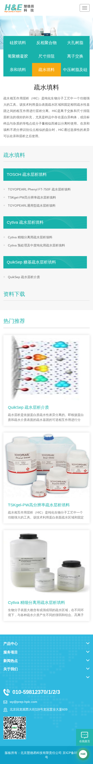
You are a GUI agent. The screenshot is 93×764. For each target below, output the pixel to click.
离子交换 (75, 56)
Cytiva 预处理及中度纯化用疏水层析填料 (36, 245)
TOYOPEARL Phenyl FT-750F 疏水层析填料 (39, 189)
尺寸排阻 (46, 56)
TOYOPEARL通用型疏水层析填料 (32, 205)
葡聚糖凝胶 (18, 56)
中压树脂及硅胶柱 (75, 71)
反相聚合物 (46, 42)
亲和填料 (18, 69)
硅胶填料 (18, 42)
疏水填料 (46, 69)
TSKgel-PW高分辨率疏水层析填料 (32, 197)
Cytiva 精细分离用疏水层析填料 (30, 237)
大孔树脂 (75, 42)
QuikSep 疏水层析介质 (24, 277)
